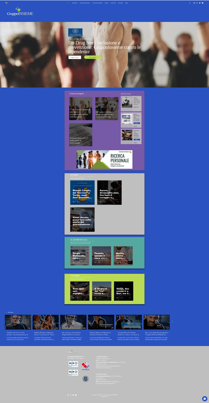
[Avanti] (200, 54)
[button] (9, 312)
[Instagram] (194, 3)
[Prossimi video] (172, 321)
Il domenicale (137, 123)
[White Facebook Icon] (71, 395)
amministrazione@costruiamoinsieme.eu (109, 366)
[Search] (190, 3)
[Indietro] (9, 54)
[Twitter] (200, 3)
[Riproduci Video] (18, 322)
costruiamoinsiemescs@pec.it (103, 367)
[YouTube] (202, 3)
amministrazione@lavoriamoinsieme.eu (109, 381)
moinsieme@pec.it (110, 383)
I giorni (137, 139)
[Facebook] (197, 3)
